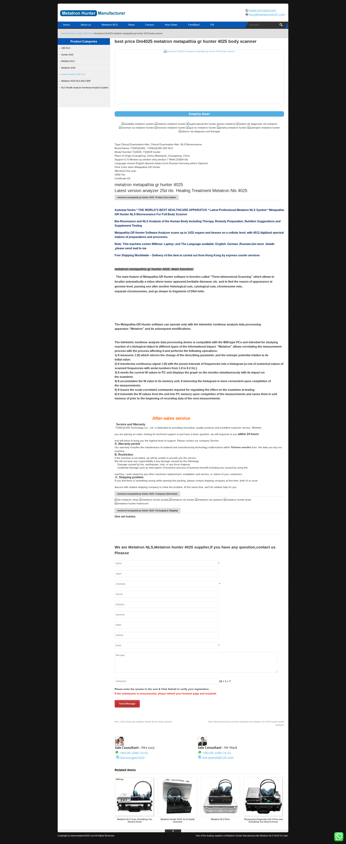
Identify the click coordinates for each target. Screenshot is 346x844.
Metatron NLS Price (220, 819)
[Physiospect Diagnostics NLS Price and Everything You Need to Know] (263, 815)
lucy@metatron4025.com (267, 15)
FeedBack (194, 24)
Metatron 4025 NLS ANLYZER (76, 81)
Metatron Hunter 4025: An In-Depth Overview (178, 820)
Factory (149, 24)
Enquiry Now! (199, 114)
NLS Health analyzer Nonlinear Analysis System (84, 87)
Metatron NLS (109, 24)
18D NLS (65, 48)
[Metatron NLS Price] (220, 815)
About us (86, 24)
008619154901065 (262, 11)
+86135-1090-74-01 (133, 753)
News (131, 24)
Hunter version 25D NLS (81, 33)
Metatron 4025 (68, 68)
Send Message (127, 703)
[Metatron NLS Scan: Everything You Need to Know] (134, 815)
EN (212, 24)
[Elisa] (119, 744)
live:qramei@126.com (218, 758)
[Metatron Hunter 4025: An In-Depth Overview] (177, 815)
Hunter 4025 (67, 54)
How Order (171, 24)
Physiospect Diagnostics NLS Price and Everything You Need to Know (263, 820)
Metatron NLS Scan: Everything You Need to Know (134, 820)
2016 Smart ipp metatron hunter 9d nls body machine (143, 722)
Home (66, 24)
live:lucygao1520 (132, 758)
